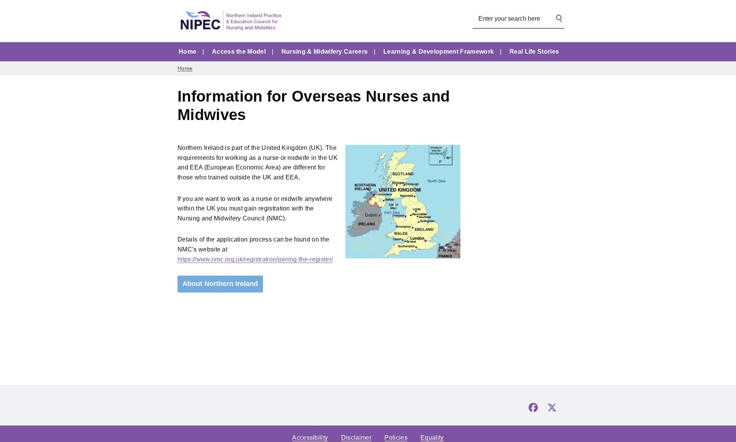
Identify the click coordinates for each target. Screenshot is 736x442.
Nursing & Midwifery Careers (324, 51)
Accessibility (310, 437)
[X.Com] (552, 407)
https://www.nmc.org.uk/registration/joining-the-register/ (255, 259)
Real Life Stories (534, 51)
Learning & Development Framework (438, 51)
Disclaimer (356, 437)
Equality (432, 437)
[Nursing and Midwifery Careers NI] (233, 21)
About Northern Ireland (220, 284)
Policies (395, 437)
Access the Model (239, 51)
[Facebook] (533, 407)
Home (187, 51)
